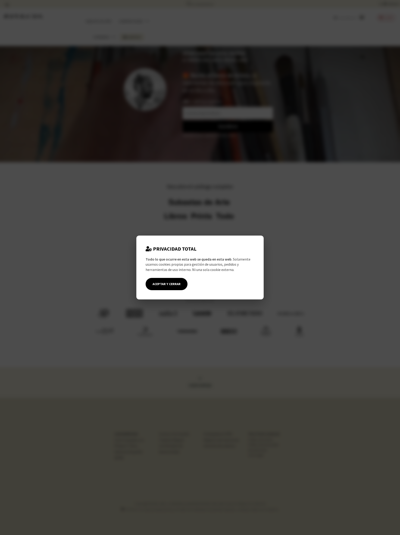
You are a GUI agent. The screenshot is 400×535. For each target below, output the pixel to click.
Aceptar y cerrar (167, 284)
